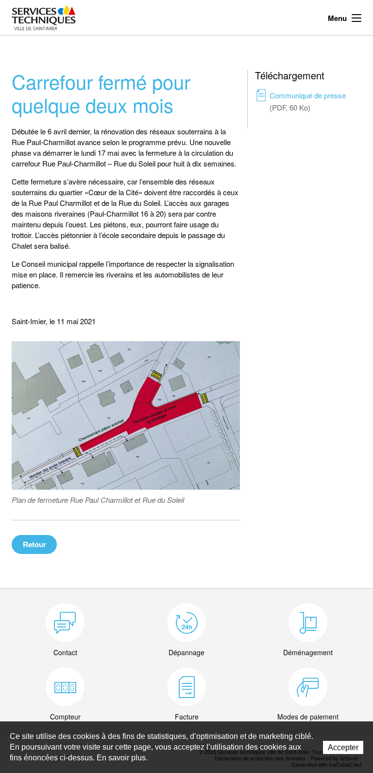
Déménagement (308, 652)
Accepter (343, 747)
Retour (34, 544)
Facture (187, 716)
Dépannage (186, 652)
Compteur (65, 716)
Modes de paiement (308, 716)
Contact (65, 652)
